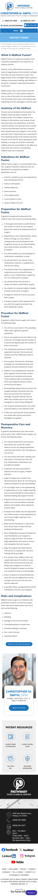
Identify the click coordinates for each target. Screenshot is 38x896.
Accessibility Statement (19, 875)
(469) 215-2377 (29, 21)
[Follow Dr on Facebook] (10, 850)
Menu (16, 30)
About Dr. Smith (18, 708)
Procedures (13, 49)
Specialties (27, 46)
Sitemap (32, 869)
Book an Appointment (13, 26)
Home (4, 869)
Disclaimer (13, 869)
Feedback (6, 872)
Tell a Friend (17, 872)
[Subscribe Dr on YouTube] (19, 862)
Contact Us (30, 872)
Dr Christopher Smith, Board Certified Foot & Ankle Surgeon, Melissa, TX (17, 45)
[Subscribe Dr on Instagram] (28, 856)
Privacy (23, 869)
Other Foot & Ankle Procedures (19, 644)
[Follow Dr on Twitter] (27, 850)
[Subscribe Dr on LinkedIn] (10, 856)
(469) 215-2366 (11, 21)
